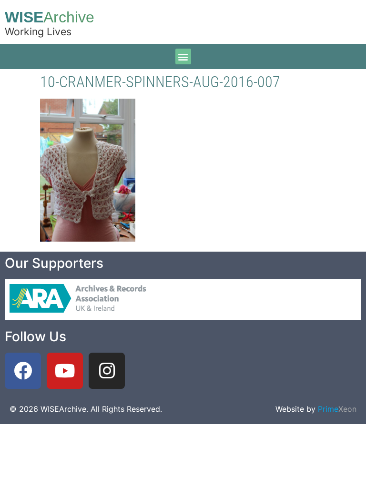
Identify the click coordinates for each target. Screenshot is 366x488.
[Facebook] (23, 371)
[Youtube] (65, 371)
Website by (315, 409)
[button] (183, 56)
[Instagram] (107, 371)
